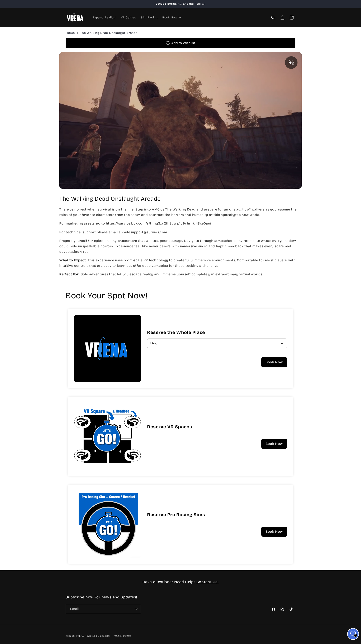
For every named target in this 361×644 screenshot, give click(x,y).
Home (70, 33)
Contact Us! (207, 582)
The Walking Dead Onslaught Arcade (108, 33)
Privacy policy (122, 635)
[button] (273, 17)
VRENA (80, 636)
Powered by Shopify (97, 636)
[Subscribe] (136, 609)
